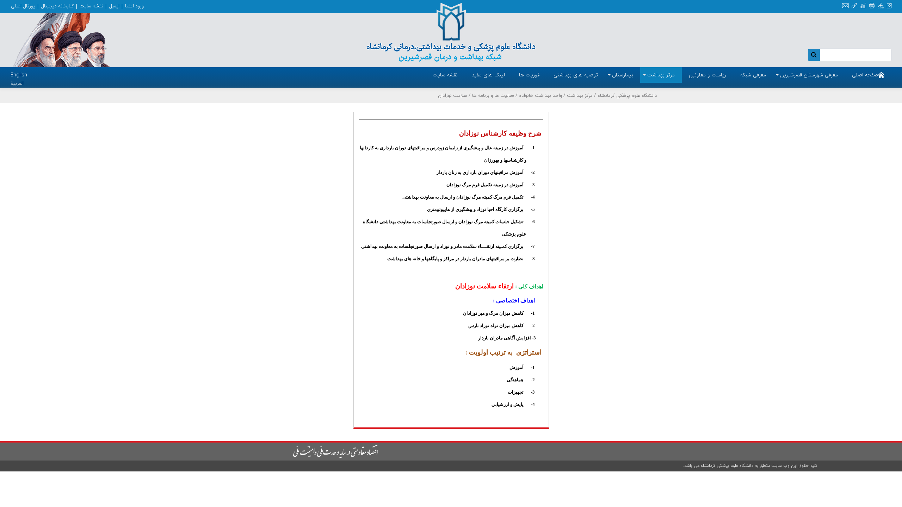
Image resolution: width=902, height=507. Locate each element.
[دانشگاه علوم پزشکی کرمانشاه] (451, 32)
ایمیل (114, 6)
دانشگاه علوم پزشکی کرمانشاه (627, 95)
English (19, 75)
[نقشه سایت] (880, 6)
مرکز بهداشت (580, 95)
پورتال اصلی (23, 6)
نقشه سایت (91, 6)
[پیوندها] (854, 6)
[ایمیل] (845, 6)
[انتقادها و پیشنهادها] (889, 6)
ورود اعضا (134, 6)
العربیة (17, 83)
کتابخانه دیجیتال (57, 6)
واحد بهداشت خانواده (540, 95)
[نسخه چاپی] (871, 5)
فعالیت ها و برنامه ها (493, 95)
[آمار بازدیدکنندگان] (863, 6)
